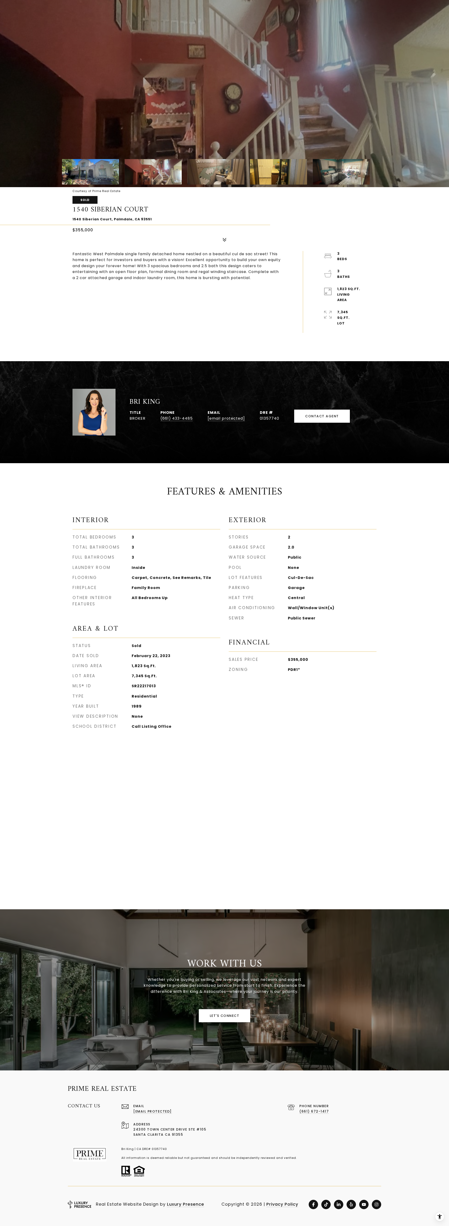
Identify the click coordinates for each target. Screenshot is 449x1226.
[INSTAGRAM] (376, 1204)
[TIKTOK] (326, 1204)
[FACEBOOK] (313, 1204)
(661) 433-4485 (176, 418)
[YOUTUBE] (364, 1204)
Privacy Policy (282, 1204)
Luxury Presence (185, 1204)
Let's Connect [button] (224, 1015)
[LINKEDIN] (338, 1204)
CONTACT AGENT (322, 416)
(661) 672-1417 (314, 1111)
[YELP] (351, 1204)
